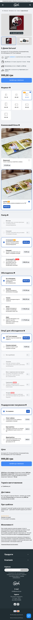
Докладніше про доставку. (8, 498)
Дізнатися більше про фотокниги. (9, 544)
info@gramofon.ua (16, 591)
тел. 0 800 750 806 (16, 599)
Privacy (21, 617)
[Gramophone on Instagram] (18, 604)
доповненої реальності (24, 534)
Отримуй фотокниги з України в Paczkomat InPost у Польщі (16, 1)
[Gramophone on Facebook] (15, 604)
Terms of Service (14, 617)
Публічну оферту (15, 576)
